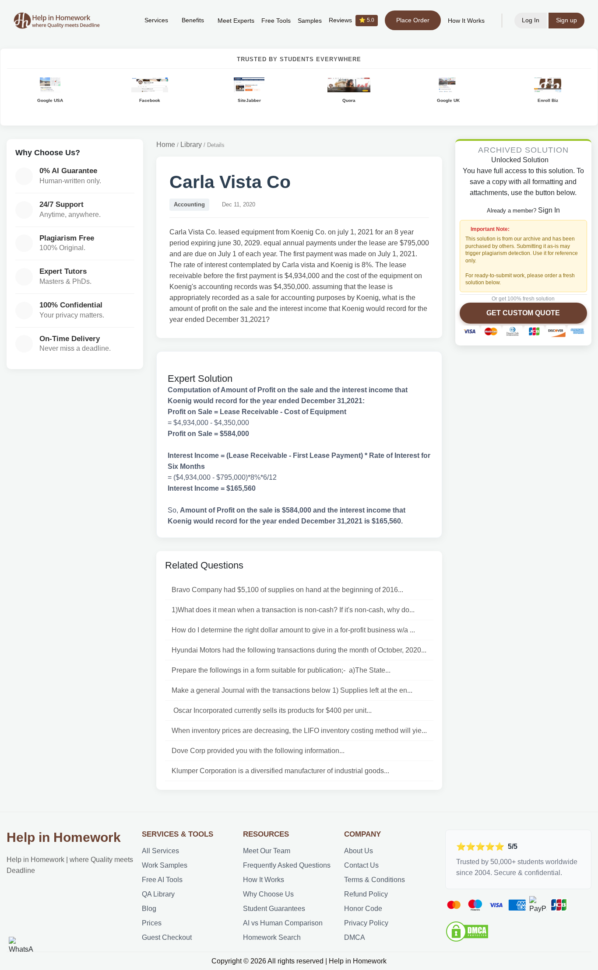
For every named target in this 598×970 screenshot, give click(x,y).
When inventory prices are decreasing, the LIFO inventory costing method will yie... (299, 730)
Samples (310, 20)
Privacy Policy (366, 923)
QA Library (158, 894)
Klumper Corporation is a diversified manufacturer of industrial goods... (280, 771)
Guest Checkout (167, 937)
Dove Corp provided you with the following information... (258, 750)
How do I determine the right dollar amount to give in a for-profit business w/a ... (293, 630)
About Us (358, 851)
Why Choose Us (268, 894)
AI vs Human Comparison (283, 923)
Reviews (351, 20)
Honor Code (363, 908)
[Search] (124, 21)
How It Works (466, 20)
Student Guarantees (274, 908)
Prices (152, 923)
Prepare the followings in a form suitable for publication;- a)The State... (281, 670)
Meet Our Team (266, 851)
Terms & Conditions (374, 879)
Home (165, 144)
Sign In (549, 210)
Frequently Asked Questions (287, 865)
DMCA (354, 937)
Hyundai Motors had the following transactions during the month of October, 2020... (299, 650)
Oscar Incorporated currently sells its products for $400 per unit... (272, 710)
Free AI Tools (162, 879)
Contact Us (361, 865)
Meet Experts (236, 20)
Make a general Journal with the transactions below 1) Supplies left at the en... (292, 690)
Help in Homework (64, 837)
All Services (160, 851)
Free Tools (276, 20)
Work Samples (164, 865)
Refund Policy (366, 894)
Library (191, 144)
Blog (149, 908)
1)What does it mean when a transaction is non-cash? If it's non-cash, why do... (293, 610)
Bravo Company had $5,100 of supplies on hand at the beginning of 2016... (287, 589)
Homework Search (272, 937)
